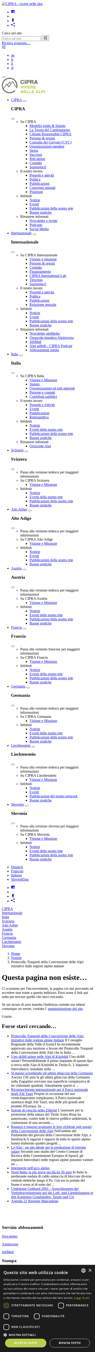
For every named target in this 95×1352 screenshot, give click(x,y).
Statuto (35, 384)
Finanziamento (40, 272)
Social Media (39, 229)
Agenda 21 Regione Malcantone (34, 1201)
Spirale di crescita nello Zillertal (34, 1110)
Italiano (16, 875)
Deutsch (17, 867)
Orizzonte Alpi (40, 446)
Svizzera (17, 450)
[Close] (13, 118)
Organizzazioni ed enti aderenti (52, 388)
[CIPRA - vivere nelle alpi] (22, 4)
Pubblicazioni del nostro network (53, 796)
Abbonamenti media (44, 350)
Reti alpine (37, 159)
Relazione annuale (43, 305)
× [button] (90, 1270)
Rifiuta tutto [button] (70, 1343)
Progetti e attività (42, 175)
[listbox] (83, 1270)
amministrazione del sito (65, 1009)
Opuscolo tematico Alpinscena (52, 338)
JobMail (35, 342)
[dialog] (47, 1308)
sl (12, 68)
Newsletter (10, 1236)
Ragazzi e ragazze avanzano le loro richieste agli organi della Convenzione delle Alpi (51, 1129)
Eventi (34, 204)
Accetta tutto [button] (25, 1343)
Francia (16, 627)
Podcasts (36, 225)
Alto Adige (19, 509)
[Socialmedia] (13, 25)
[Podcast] (13, 21)
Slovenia (17, 804)
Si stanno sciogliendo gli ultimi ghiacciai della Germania (52, 1073)
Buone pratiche (41, 212)
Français (17, 871)
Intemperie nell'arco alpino (30, 1168)
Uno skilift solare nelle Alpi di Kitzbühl (39, 1057)
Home (15, 954)
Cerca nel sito (12, 33)
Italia (14, 354)
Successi (36, 155)
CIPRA (16, 100)
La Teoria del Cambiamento (50, 130)
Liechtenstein (20, 745)
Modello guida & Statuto (47, 126)
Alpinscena (10, 1244)
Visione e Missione (43, 380)
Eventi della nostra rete (46, 429)
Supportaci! (38, 167)
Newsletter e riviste (43, 221)
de (13, 55)
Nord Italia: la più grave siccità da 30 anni (41, 1172)
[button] (47, 1335)
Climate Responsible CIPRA (50, 134)
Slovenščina (20, 879)
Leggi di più (81, 1298)
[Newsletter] (13, 12)
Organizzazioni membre (47, 146)
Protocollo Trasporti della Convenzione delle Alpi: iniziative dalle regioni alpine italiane (47, 1038)
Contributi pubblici (43, 396)
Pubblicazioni (39, 183)
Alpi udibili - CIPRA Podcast (51, 346)
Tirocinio (36, 280)
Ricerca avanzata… (16, 43)
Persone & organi (42, 138)
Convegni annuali (42, 188)
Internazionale (21, 233)
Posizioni (36, 192)
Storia (34, 150)
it (12, 64)
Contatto (36, 163)
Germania (18, 686)
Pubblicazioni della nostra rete (51, 208)
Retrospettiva (39, 417)
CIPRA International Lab (48, 276)
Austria (16, 568)
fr (12, 59)
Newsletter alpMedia (45, 333)
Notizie (35, 200)
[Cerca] (45, 38)
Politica (35, 179)
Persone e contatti (42, 392)
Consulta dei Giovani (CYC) (50, 142)
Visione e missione (43, 259)
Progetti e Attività (42, 405)
